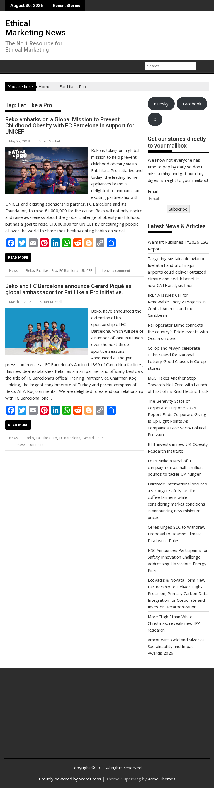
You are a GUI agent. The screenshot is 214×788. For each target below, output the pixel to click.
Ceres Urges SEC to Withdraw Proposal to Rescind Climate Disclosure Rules (176, 533)
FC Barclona (68, 270)
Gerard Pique (93, 438)
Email (153, 191)
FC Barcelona (69, 438)
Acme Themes (162, 779)
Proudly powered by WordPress (70, 779)
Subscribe (178, 209)
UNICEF (86, 270)
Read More (18, 257)
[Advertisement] (42, 717)
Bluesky (161, 104)
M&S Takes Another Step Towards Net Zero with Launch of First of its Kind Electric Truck (178, 384)
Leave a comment (116, 270)
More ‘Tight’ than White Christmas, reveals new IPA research (174, 623)
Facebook (192, 104)
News (13, 270)
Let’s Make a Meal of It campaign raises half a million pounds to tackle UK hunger (175, 467)
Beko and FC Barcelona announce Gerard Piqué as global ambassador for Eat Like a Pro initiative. (68, 289)
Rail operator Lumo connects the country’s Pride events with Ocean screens (178, 331)
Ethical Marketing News (35, 27)
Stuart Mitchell (50, 141)
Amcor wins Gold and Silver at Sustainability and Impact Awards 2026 (176, 646)
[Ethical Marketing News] (10, 65)
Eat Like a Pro (46, 270)
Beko (30, 270)
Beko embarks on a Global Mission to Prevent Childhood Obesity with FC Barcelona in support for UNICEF (69, 125)
